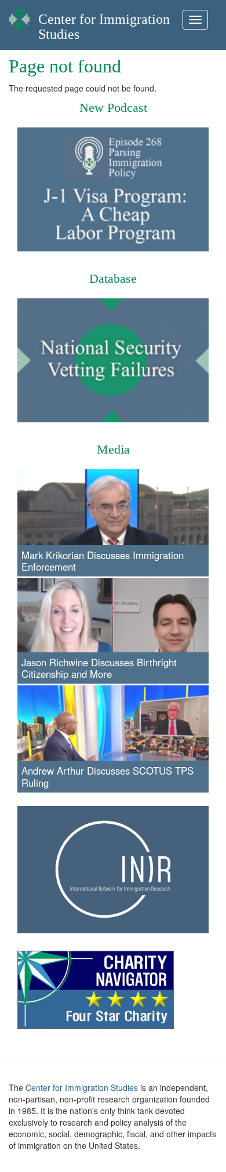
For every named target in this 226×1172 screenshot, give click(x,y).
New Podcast (113, 107)
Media (113, 449)
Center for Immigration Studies (81, 1087)
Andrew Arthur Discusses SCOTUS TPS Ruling (107, 776)
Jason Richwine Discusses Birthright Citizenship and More (99, 668)
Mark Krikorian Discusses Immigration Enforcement (102, 561)
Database (113, 278)
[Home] (19, 16)
